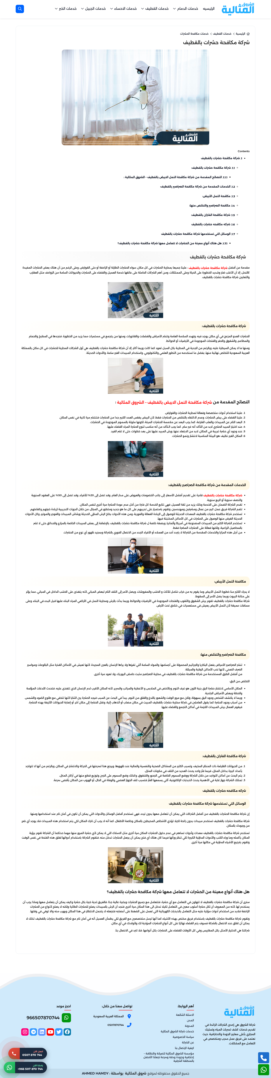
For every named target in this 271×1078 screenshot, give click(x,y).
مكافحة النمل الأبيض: (218, 196)
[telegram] (33, 1032)
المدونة (189, 1026)
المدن (190, 1020)
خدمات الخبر (68, 9)
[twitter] (58, 1032)
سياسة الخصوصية (183, 1037)
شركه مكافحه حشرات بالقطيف (213, 224)
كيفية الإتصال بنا (184, 1048)
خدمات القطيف (156, 9)
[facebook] (67, 1032)
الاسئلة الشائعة (185, 1014)
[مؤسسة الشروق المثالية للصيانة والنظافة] (237, 9)
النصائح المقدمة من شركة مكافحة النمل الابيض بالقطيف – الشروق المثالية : (175, 177)
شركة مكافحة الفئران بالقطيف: (213, 215)
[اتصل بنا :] (263, 1057)
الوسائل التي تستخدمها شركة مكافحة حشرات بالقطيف (198, 234)
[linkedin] (42, 1032)
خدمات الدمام (187, 9)
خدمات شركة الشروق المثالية (177, 1031)
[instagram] (25, 1032)
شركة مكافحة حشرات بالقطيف (221, 158)
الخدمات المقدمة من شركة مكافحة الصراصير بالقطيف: (197, 186)
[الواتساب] (263, 1069)
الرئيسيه (209, 9)
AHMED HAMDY (95, 1073)
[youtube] (50, 1032)
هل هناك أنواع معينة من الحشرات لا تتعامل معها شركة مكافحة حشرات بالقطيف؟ (172, 243)
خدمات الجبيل (95, 9)
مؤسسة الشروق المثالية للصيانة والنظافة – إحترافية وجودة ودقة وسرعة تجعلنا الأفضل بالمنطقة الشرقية (168, 1057)
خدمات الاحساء (125, 9)
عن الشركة (188, 1042)
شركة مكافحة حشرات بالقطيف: (213, 167)
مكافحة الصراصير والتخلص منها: (212, 205)
